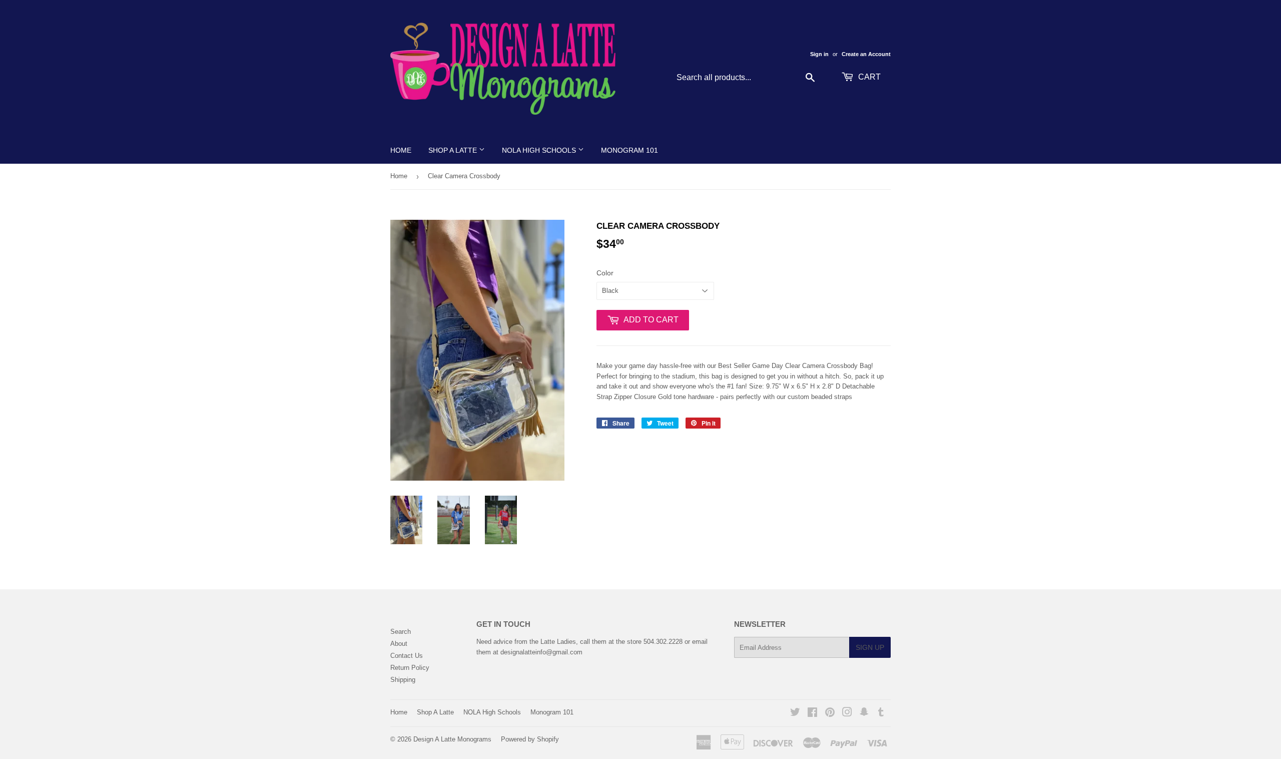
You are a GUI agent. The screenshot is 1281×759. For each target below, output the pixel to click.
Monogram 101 (629, 150)
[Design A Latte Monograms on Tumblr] (881, 713)
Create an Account (866, 54)
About (398, 643)
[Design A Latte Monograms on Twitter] (795, 713)
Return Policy (409, 667)
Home (400, 150)
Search (400, 631)
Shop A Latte (453, 150)
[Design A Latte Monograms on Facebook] (812, 713)
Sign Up (870, 647)
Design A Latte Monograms (452, 739)
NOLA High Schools (540, 150)
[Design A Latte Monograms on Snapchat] (864, 713)
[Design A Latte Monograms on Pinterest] (830, 713)
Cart (868, 77)
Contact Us (406, 655)
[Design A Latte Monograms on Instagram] (847, 713)
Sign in (819, 54)
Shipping (402, 679)
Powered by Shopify (530, 739)
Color (604, 273)
